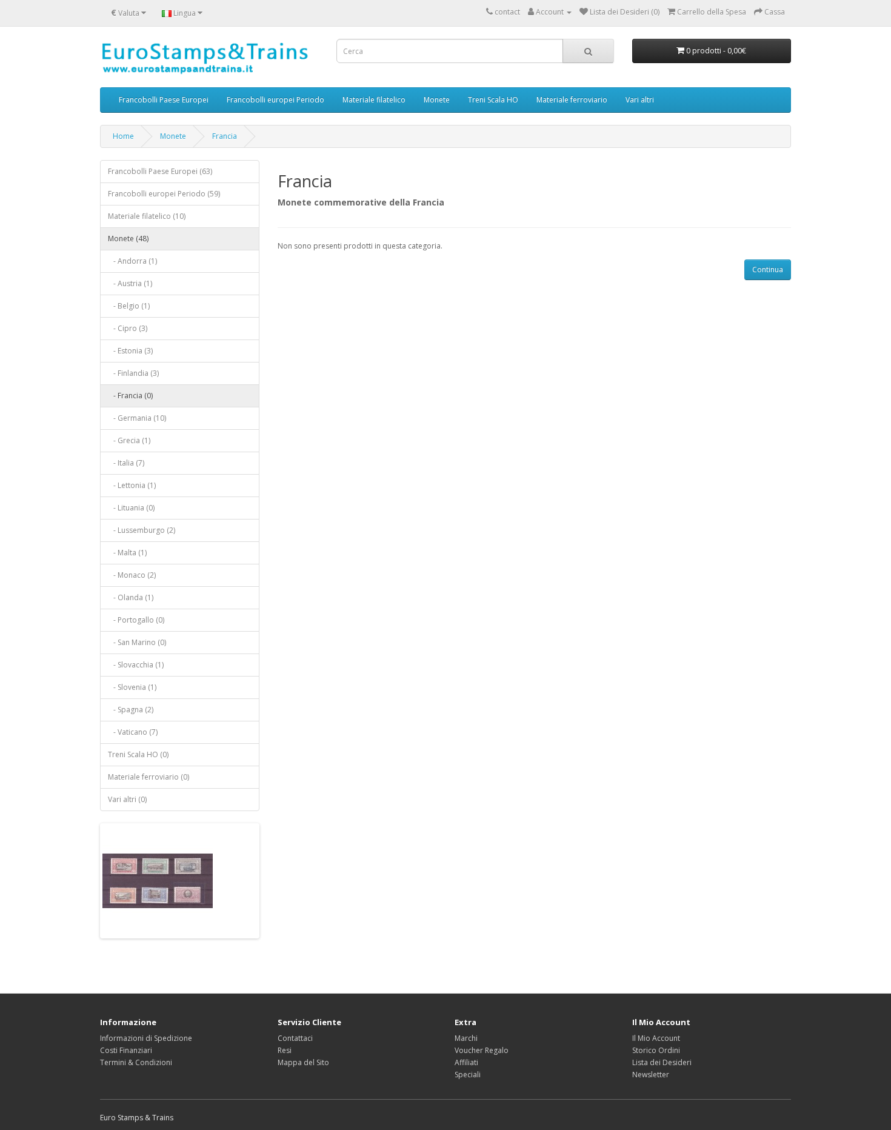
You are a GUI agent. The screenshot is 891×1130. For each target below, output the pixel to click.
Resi (285, 1050)
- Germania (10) (137, 418)
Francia (224, 136)
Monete (437, 100)
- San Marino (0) (137, 642)
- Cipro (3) (127, 328)
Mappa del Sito (303, 1062)
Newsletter (650, 1074)
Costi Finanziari (126, 1050)
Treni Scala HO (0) (138, 754)
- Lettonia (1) (132, 485)
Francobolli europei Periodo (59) (164, 194)
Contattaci (295, 1038)
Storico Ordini (656, 1050)
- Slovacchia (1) (136, 665)
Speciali (468, 1074)
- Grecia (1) (129, 440)
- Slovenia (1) (132, 687)
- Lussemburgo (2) (141, 530)
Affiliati (466, 1062)
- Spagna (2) (130, 709)
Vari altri (640, 100)
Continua (767, 269)
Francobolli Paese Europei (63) (160, 171)
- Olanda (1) (130, 597)
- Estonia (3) (130, 351)
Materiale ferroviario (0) (148, 777)
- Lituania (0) (131, 508)
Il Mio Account (656, 1038)
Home (123, 136)
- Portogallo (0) (136, 620)
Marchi (466, 1038)
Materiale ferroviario (571, 100)
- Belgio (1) (129, 306)
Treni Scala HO (493, 100)
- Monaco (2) (132, 575)
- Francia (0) (130, 395)
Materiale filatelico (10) (146, 216)
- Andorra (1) (132, 261)
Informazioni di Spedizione (146, 1038)
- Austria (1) (130, 283)
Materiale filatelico (373, 100)
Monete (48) (128, 238)
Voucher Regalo (482, 1050)
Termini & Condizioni (136, 1062)
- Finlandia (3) (133, 373)
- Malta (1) (127, 552)
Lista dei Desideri (662, 1062)
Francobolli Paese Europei (164, 100)
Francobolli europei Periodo (275, 100)
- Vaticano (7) (133, 732)
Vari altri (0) (127, 799)
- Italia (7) (126, 463)
